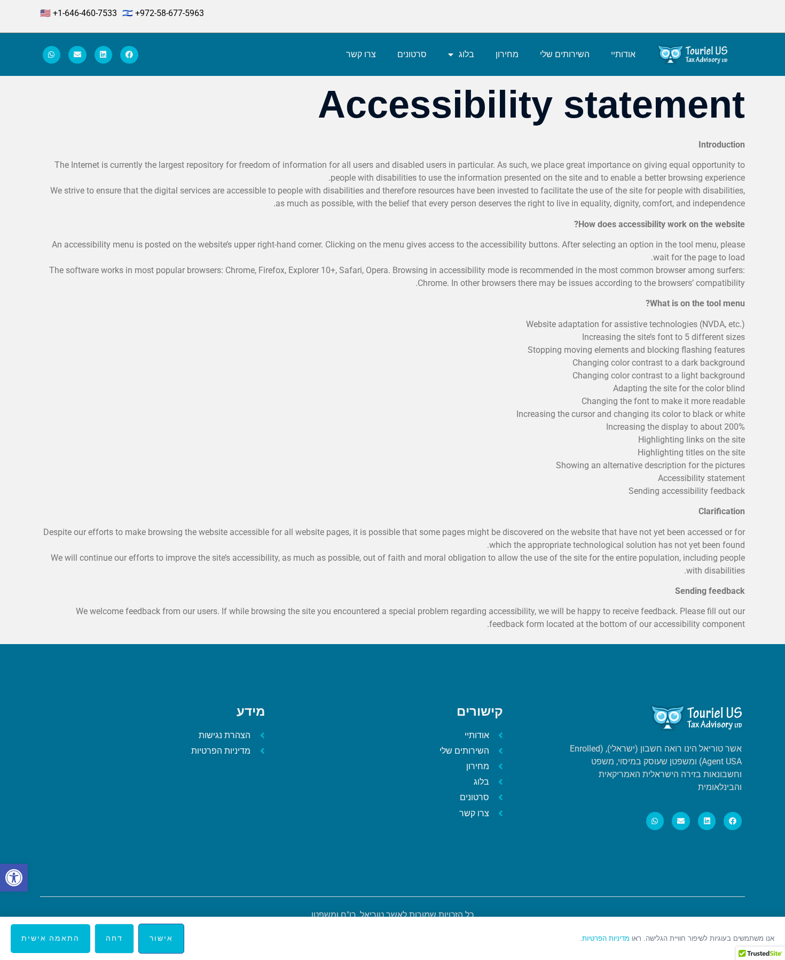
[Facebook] (129, 55)
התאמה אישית (50, 938)
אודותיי (623, 54)
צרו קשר (361, 54)
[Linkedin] (104, 55)
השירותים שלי (565, 54)
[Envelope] (77, 55)
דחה (114, 938)
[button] (14, 878)
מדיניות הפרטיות (606, 938)
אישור (161, 938)
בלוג (466, 54)
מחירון (507, 54)
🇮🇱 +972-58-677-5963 (163, 13)
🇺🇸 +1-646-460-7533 (78, 13)
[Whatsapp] (52, 55)
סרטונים (412, 54)
